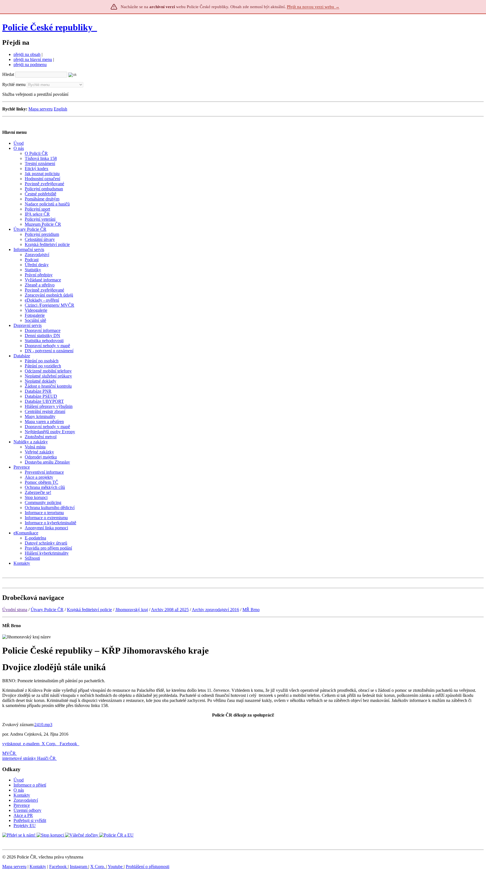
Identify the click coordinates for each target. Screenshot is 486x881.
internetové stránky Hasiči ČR (29, 758)
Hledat (8, 74)
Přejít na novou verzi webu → (313, 6)
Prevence (22, 805)
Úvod (19, 780)
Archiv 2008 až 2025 (170, 609)
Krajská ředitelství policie (89, 609)
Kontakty (22, 795)
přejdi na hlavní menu (33, 59)
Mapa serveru (40, 109)
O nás (19, 790)
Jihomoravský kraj (131, 609)
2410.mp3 (43, 724)
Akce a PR (23, 815)
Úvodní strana (14, 609)
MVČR (9, 753)
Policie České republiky (47, 27)
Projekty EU (25, 825)
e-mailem (31, 743)
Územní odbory (27, 810)
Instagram (79, 866)
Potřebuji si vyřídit (30, 820)
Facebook (69, 743)
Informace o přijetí (30, 785)
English (60, 109)
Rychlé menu (14, 84)
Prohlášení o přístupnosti (147, 866)
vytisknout (11, 743)
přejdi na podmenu (30, 64)
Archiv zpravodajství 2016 (215, 609)
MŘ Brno (251, 609)
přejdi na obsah (27, 54)
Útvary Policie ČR (47, 609)
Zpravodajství (26, 800)
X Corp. (49, 743)
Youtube (116, 866)
